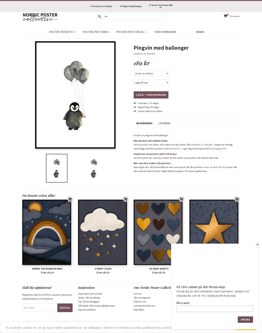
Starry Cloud (103, 268)
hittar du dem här (213, 167)
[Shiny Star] (214, 232)
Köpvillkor (139, 309)
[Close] (257, 244)
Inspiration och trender (90, 293)
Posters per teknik (95, 32)
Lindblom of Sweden (144, 53)
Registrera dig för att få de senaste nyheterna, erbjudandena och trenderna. (47, 296)
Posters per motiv (61, 32)
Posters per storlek (129, 32)
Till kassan (235, 16)
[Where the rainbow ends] (47, 232)
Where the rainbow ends (47, 268)
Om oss (138, 293)
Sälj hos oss (140, 301)
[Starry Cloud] (103, 232)
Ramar (200, 32)
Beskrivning (144, 123)
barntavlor (174, 148)
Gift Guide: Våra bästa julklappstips (96, 305)
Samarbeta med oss (144, 305)
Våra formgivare (165, 32)
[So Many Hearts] (159, 232)
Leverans (164, 123)
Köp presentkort (87, 309)
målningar (171, 154)
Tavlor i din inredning (89, 297)
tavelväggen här (217, 148)
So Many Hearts (159, 268)
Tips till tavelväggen (88, 301)
